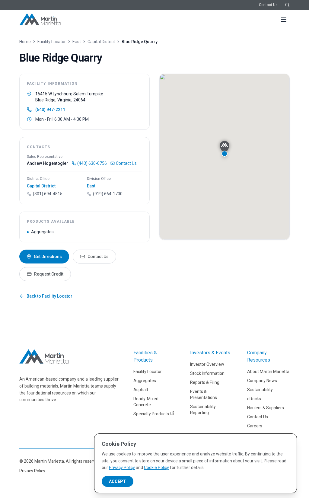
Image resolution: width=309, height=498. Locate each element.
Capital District (101, 41)
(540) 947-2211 (50, 109)
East (76, 41)
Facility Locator (51, 41)
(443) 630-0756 (92, 163)
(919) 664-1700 (108, 193)
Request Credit (48, 274)
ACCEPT (117, 481)
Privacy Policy (32, 470)
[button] (224, 149)
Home (25, 41)
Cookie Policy (156, 467)
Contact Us (268, 5)
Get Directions (48, 256)
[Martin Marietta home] (43, 356)
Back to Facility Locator (49, 296)
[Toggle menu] (284, 19)
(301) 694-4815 (47, 193)
